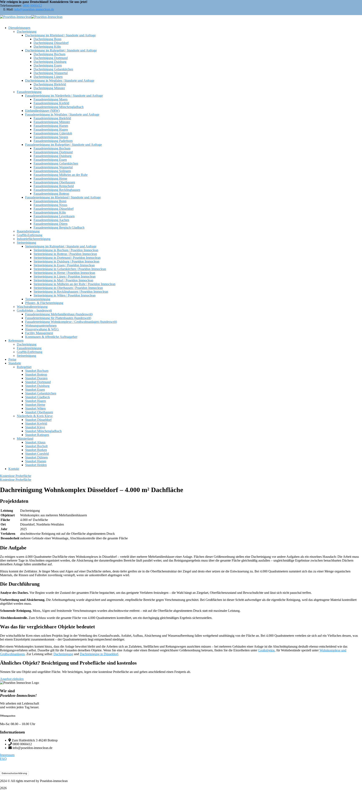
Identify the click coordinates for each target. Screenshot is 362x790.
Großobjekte (266, 650)
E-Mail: (8, 9)
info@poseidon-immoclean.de (34, 9)
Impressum (7, 755)
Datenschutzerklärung (14, 773)
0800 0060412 (32, 5)
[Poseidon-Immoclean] (15, 17)
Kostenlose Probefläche (15, 476)
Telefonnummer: (11, 5)
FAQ (3, 758)
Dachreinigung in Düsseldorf (99, 654)
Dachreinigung (63, 654)
